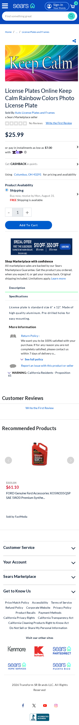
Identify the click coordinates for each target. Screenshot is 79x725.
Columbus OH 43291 (27, 174)
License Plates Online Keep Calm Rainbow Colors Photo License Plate (39, 98)
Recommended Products (29, 428)
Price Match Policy (17, 602)
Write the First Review (59, 123)
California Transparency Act (55, 617)
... (17, 31)
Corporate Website (38, 607)
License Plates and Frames (35, 31)
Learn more (58, 278)
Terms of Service (61, 602)
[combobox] (39, 16)
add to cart (28, 225)
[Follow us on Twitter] (34, 705)
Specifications (18, 296)
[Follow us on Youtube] (45, 705)
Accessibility (40, 602)
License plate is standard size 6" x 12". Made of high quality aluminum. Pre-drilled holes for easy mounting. (41, 312)
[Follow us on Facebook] (23, 705)
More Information (22, 327)
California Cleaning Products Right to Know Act (38, 622)
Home (8, 31)
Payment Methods (49, 612)
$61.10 (12, 487)
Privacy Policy (62, 607)
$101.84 (11, 482)
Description (17, 287)
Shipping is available (26, 200)
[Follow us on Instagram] (56, 705)
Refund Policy (14, 607)
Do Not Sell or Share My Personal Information (38, 628)
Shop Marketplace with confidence (29, 261)
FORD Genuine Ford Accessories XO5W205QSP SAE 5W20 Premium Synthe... (38, 495)
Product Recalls (25, 612)
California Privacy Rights (19, 617)
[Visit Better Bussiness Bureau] (39, 717)
